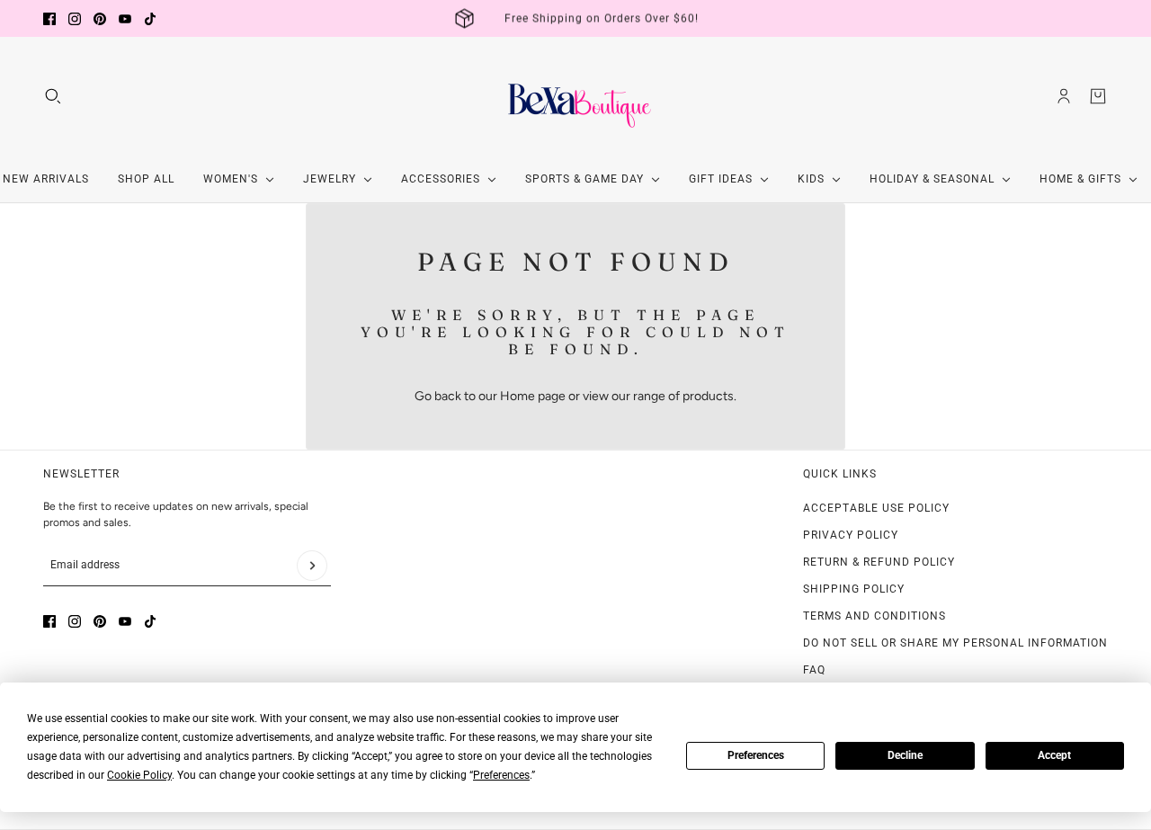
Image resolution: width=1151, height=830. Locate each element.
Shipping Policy (854, 589)
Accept (1054, 755)
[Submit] (312, 565)
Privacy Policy (850, 535)
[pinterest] (100, 19)
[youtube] (125, 19)
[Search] (53, 96)
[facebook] (49, 19)
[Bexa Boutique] (575, 96)
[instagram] (75, 19)
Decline (905, 755)
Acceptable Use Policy (876, 508)
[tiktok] (150, 19)
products (708, 396)
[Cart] (1098, 96)
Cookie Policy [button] (139, 775)
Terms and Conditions (874, 616)
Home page (533, 396)
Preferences (755, 755)
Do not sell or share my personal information (955, 643)
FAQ (814, 670)
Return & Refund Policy (879, 562)
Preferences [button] (501, 775)
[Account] (1064, 96)
